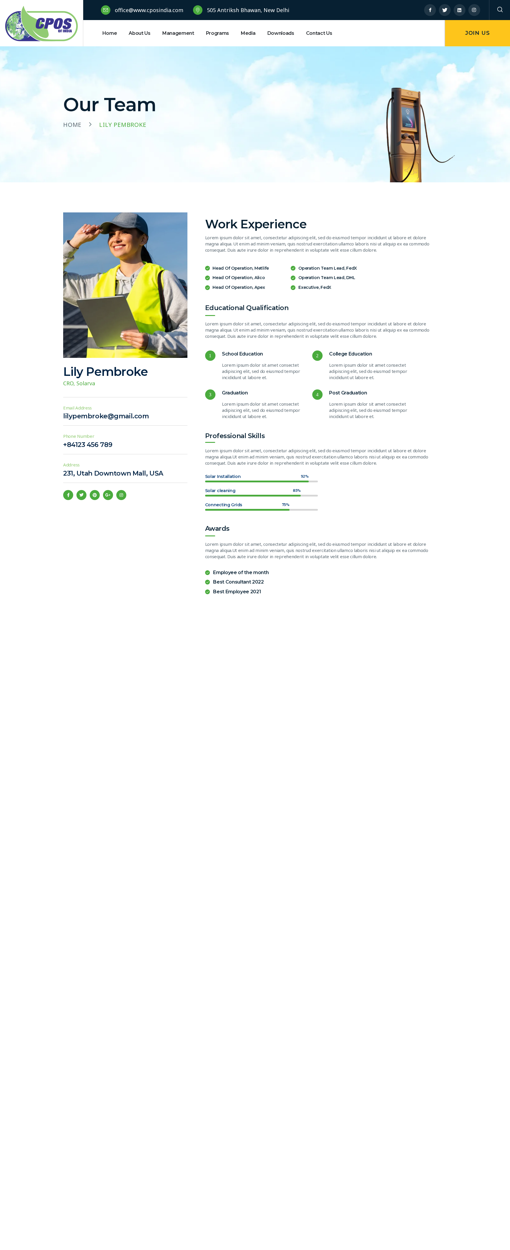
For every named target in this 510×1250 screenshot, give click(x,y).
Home (72, 125)
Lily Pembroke (105, 371)
